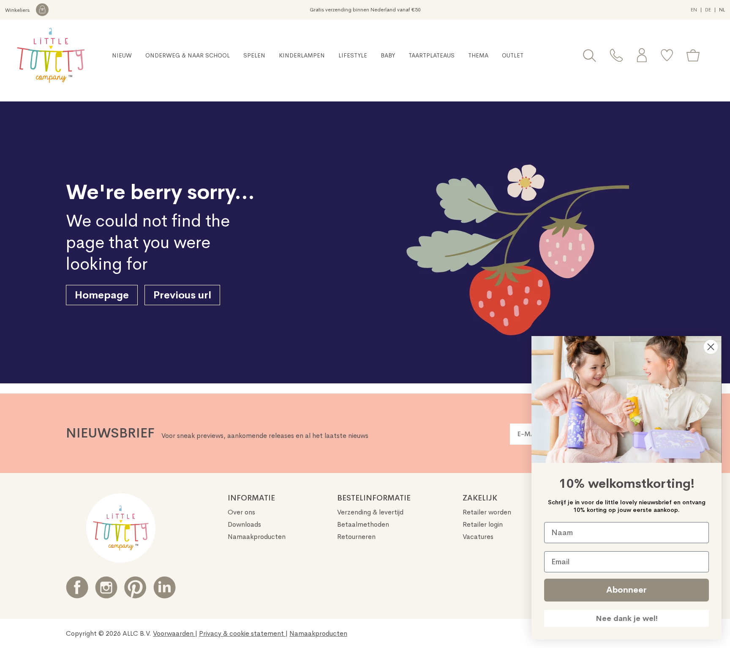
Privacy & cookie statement (242, 633)
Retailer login (483, 524)
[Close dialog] (710, 346)
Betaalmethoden (363, 524)
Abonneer (626, 590)
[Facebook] (77, 587)
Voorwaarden (174, 633)
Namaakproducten (257, 536)
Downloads (244, 524)
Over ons (241, 512)
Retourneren (356, 536)
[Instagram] (106, 587)
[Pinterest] (135, 587)
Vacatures (478, 536)
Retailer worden (487, 512)
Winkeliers (18, 10)
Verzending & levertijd (370, 512)
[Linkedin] (164, 587)
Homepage (102, 295)
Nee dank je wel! (627, 618)
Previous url (182, 295)
